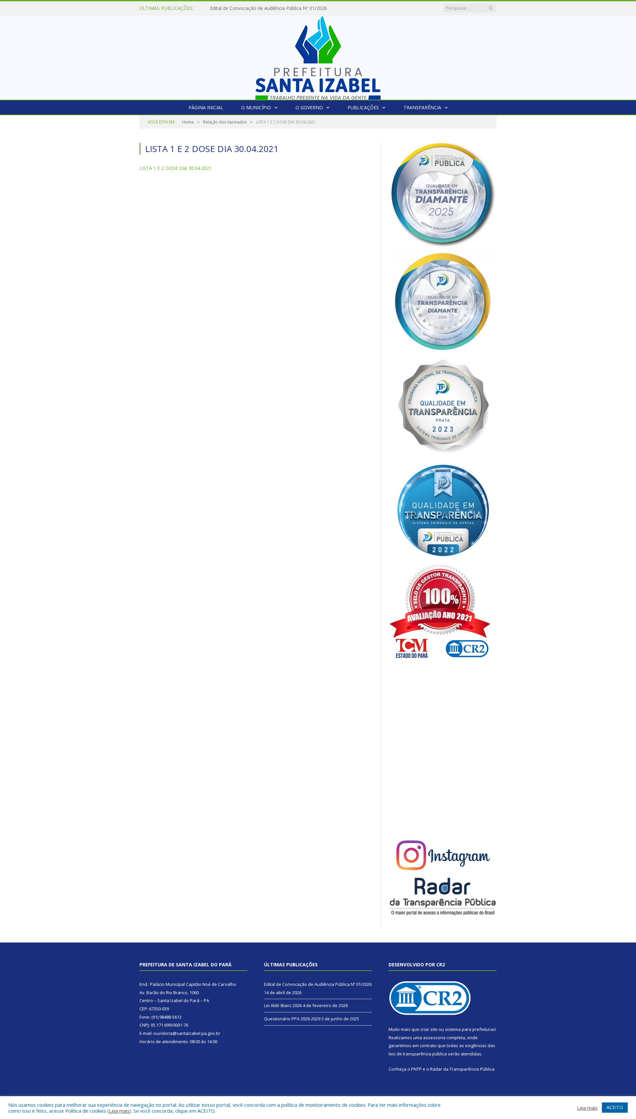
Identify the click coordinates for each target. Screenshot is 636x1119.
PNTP (416, 1069)
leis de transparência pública (418, 1054)
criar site (429, 1029)
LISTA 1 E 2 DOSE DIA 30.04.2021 (175, 168)
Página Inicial (205, 107)
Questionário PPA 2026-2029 (292, 1019)
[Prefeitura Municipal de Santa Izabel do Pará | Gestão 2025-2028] (318, 55)
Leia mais (119, 1111)
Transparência (422, 107)
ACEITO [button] (615, 1107)
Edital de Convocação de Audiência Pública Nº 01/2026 (318, 984)
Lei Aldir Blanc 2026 (231, 8)
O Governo (309, 107)
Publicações (363, 107)
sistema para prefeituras (470, 1029)
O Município (256, 107)
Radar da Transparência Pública (462, 1069)
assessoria (434, 1038)
